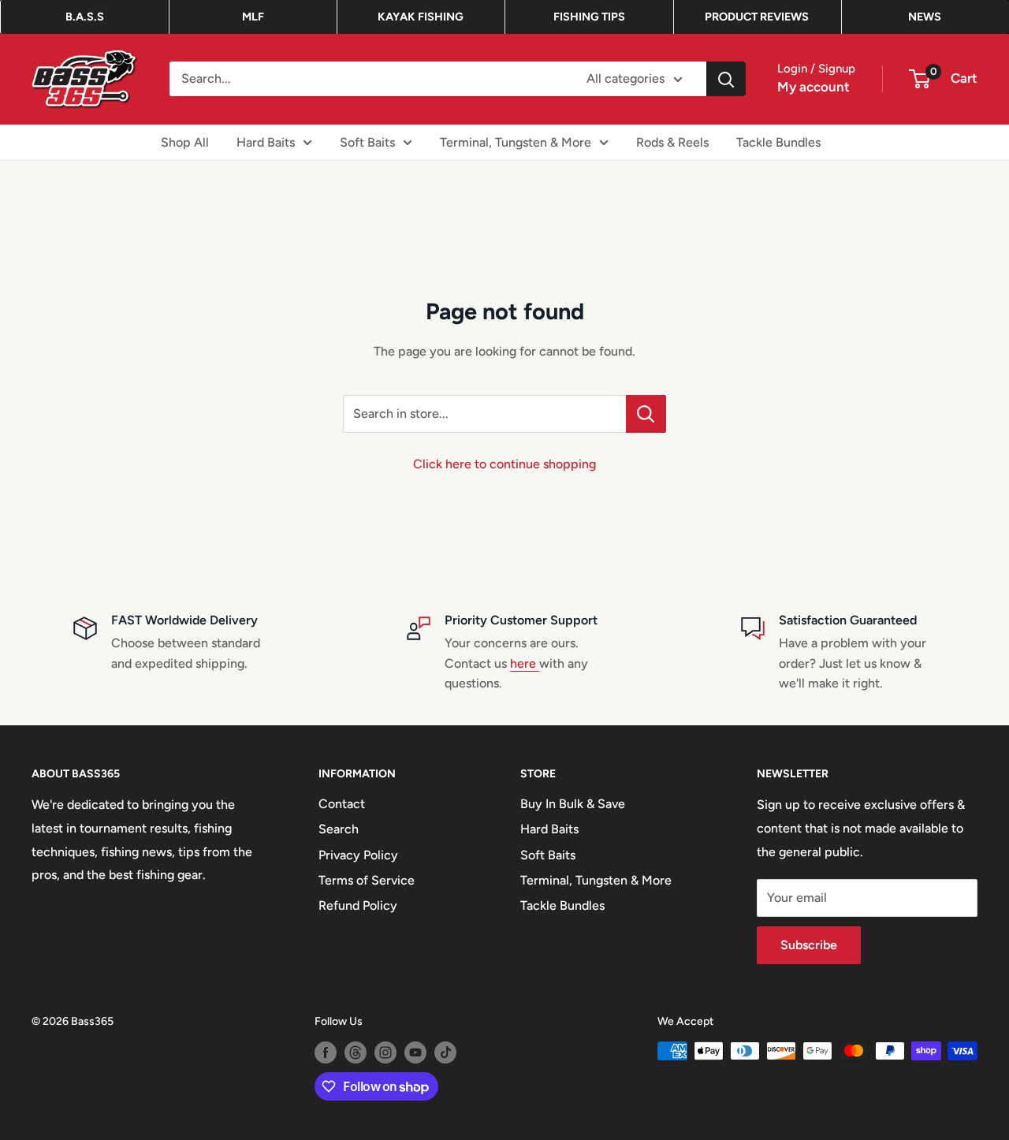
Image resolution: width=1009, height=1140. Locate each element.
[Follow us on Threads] (355, 1052)
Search (338, 828)
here (524, 663)
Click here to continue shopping (504, 463)
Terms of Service (366, 880)
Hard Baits (265, 141)
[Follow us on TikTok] (445, 1052)
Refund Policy (357, 905)
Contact (341, 803)
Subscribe (808, 944)
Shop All (185, 141)
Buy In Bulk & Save (572, 803)
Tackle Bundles (778, 141)
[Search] (726, 78)
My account (813, 87)
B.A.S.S (84, 16)
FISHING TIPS (589, 16)
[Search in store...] (646, 414)
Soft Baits (367, 141)
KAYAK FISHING (421, 16)
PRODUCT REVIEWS (757, 16)
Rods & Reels (672, 141)
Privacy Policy (358, 855)
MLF (253, 16)
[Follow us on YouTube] (415, 1052)
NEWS (924, 16)
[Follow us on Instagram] (385, 1052)
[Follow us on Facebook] (326, 1052)
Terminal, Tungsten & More (515, 141)
